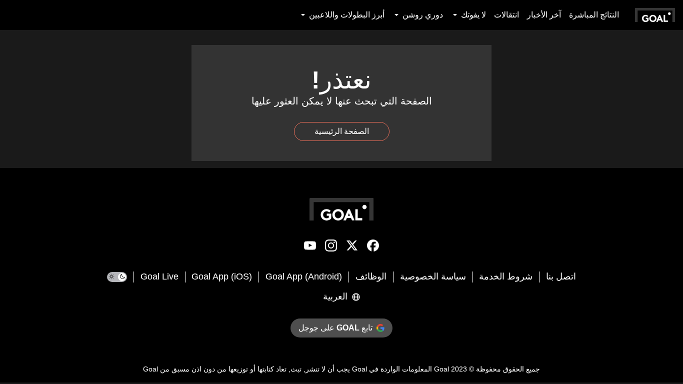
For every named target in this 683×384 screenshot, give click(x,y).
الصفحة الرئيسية (341, 131)
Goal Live (159, 277)
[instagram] (331, 248)
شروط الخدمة (505, 277)
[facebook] (373, 248)
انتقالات (506, 14)
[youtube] (310, 248)
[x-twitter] (352, 248)
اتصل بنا (561, 277)
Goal (441, 369)
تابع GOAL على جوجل (335, 328)
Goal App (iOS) (222, 277)
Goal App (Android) (304, 277)
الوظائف (371, 277)
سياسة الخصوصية (433, 277)
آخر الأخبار (544, 14)
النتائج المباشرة (594, 14)
